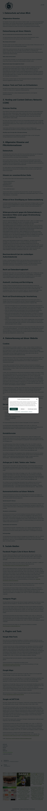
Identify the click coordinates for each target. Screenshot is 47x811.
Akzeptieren (13, 409)
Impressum (30, 411)
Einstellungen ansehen (32, 409)
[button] (36, 399)
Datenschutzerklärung (24, 411)
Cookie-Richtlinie (17, 411)
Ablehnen (22, 409)
